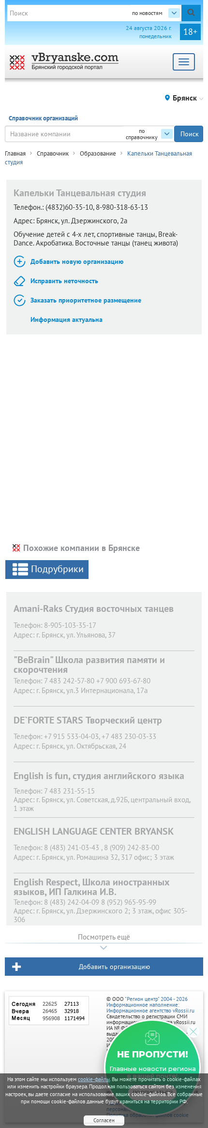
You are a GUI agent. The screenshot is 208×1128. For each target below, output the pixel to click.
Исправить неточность (64, 280)
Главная (15, 153)
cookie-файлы (94, 1079)
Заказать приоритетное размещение (85, 300)
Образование (98, 153)
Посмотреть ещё (104, 936)
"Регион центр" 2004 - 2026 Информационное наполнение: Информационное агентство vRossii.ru (150, 1005)
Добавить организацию (114, 966)
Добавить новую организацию (76, 261)
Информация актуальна (66, 319)
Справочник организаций (43, 118)
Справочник (53, 153)
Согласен (104, 1120)
